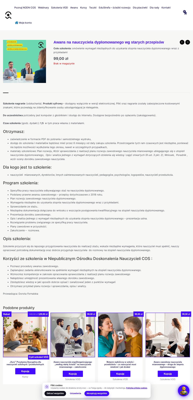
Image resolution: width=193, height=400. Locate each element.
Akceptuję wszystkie (97, 393)
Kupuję (25, 371)
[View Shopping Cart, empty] (185, 15)
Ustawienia (75, 393)
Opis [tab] (5, 95)
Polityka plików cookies (136, 388)
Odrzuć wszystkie (55, 393)
